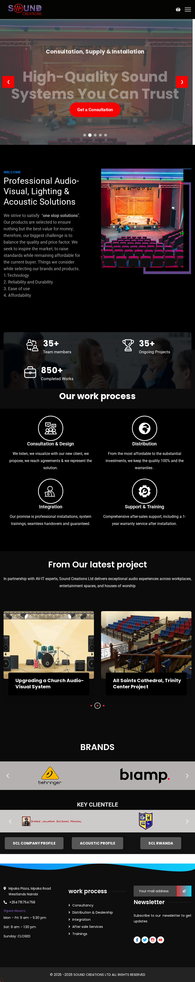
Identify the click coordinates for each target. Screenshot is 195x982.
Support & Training (144, 507)
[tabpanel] (49, 658)
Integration (50, 507)
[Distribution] (144, 428)
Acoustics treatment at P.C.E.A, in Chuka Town (142, 683)
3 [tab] (103, 705)
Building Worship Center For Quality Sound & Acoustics (49, 683)
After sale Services (87, 926)
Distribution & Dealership (92, 912)
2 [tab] (97, 705)
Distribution (144, 444)
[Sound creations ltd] (26, 9)
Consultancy (82, 905)
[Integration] (50, 491)
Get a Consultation (95, 106)
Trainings (79, 933)
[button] (8, 776)
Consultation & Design (50, 444)
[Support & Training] (144, 491)
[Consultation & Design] (50, 428)
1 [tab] (91, 705)
